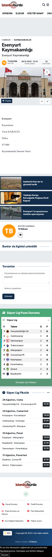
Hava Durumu (11, 504)
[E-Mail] (20, 235)
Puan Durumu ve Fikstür (11, 512)
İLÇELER (20, 13)
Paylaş (8, 101)
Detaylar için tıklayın (26, 382)
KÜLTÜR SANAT (35, 13)
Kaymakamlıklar (22, 40)
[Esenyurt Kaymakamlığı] (26, 82)
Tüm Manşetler (37, 511)
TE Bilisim (23, 229)
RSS (9, 533)
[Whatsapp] (26, 494)
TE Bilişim (33, 542)
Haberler (6, 40)
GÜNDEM (7, 13)
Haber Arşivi (36, 521)
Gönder (8, 296)
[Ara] (43, 5)
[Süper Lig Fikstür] (48, 393)
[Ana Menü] (47, 5)
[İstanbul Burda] (12, 5)
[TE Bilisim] (9, 231)
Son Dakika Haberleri (14, 521)
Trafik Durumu (37, 504)
